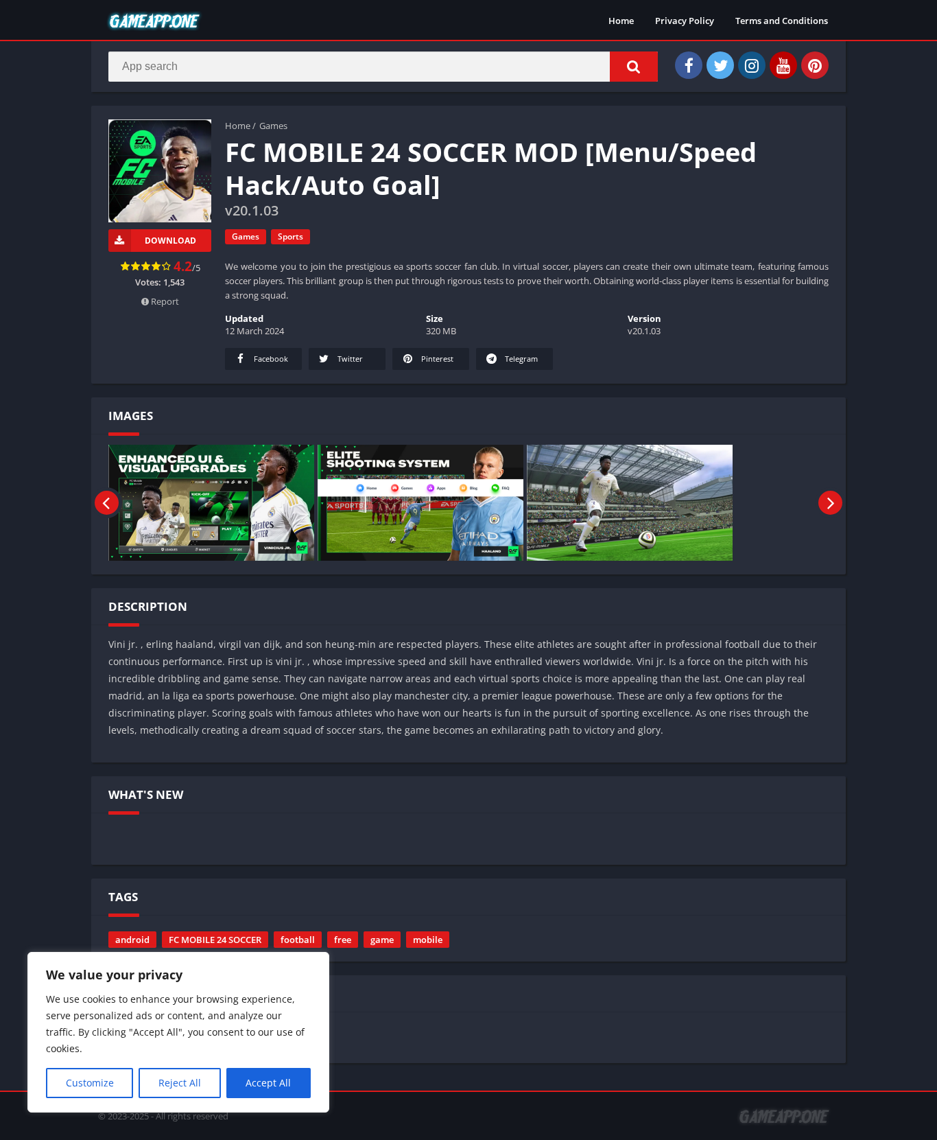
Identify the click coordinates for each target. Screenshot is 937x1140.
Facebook (270, 358)
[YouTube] (783, 65)
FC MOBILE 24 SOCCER (215, 939)
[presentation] (106, 503)
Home (621, 20)
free (342, 939)
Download (170, 240)
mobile (427, 939)
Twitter (349, 358)
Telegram (520, 358)
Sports (290, 236)
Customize (90, 1082)
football (298, 939)
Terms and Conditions (781, 20)
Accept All (268, 1082)
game (382, 939)
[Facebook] (688, 65)
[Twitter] (720, 65)
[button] (634, 66)
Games (273, 125)
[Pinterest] (815, 65)
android (132, 939)
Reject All (179, 1082)
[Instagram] (752, 65)
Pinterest (436, 358)
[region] (178, 1032)
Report (164, 301)
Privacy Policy (684, 20)
